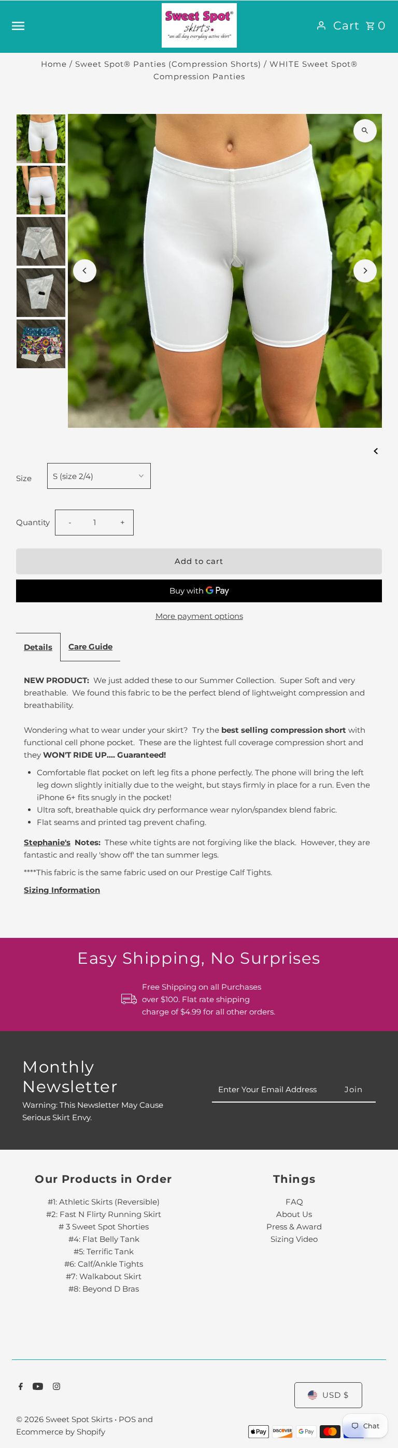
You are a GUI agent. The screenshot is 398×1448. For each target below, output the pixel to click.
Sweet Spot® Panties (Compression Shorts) (168, 64)
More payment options (199, 616)
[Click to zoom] (365, 130)
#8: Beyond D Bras (103, 1289)
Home (54, 64)
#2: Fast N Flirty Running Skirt (103, 1214)
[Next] (365, 270)
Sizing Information (62, 890)
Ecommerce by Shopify (60, 1432)
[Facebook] (19, 1387)
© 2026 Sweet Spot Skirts (65, 1419)
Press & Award (294, 1227)
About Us (294, 1214)
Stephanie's (47, 842)
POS (127, 1419)
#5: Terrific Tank (104, 1251)
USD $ (335, 1395)
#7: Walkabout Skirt (103, 1276)
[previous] (375, 450)
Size (24, 478)
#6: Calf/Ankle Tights (103, 1264)
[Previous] (84, 270)
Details (38, 647)
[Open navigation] (82, 25)
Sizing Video (294, 1239)
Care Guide (90, 646)
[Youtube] (36, 1387)
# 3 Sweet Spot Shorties (104, 1227)
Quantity (33, 522)
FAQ (294, 1202)
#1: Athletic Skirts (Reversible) (104, 1202)
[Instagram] (55, 1387)
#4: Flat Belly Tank (103, 1239)
